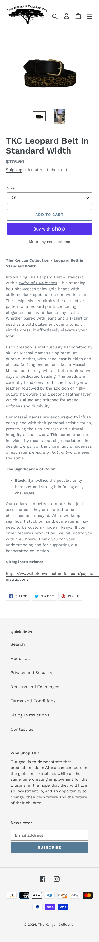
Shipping (14, 169)
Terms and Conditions (33, 700)
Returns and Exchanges (35, 686)
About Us (20, 658)
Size (11, 188)
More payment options (49, 241)
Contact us (22, 729)
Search (18, 644)
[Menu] (90, 16)
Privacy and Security (31, 672)
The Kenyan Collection (57, 925)
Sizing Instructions (30, 715)
